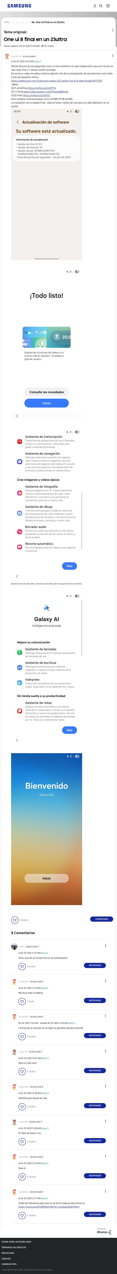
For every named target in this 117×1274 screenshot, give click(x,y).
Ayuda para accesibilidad (16, 1242)
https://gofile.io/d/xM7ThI (42, 88)
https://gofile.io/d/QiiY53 (36, 95)
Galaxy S (37, 61)
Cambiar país (9, 1264)
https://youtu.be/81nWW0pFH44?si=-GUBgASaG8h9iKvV (49, 1206)
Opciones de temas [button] (107, 30)
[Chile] (19, 5)
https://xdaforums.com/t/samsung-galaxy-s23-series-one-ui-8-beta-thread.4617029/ (56, 80)
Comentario (101, 919)
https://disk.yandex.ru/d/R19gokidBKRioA (46, 91)
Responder (95, 965)
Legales (6, 1258)
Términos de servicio (14, 1247)
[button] (107, 55)
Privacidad (8, 1253)
